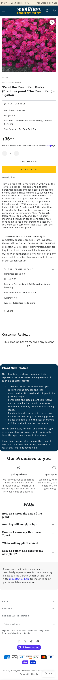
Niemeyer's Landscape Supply (24, 670)
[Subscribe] (54, 624)
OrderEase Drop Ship (11, 83)
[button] (47, 10)
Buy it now (29, 169)
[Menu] (3, 10)
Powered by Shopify (29, 674)
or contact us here (19, 578)
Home (4, 77)
